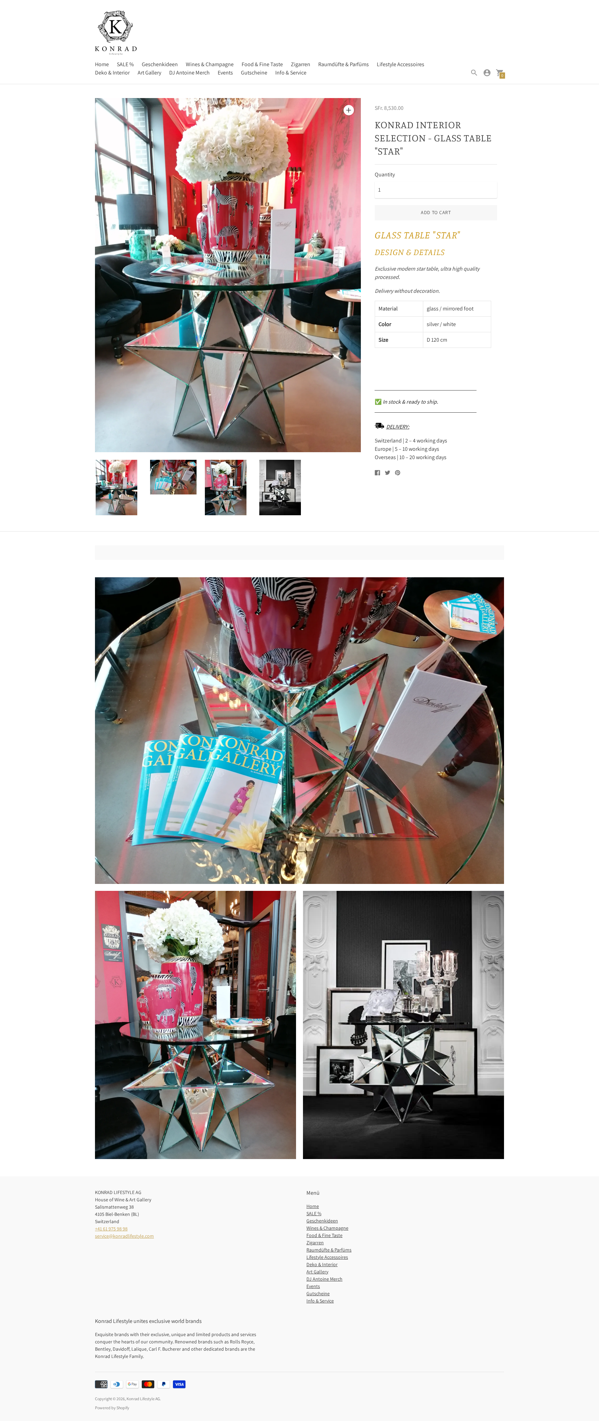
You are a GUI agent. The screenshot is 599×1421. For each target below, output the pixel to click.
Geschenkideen (160, 64)
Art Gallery (149, 72)
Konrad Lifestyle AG (143, 1398)
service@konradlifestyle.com (124, 1236)
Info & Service (290, 72)
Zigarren (300, 64)
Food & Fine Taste (262, 64)
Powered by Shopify (112, 1407)
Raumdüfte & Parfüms (343, 64)
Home (102, 64)
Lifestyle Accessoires (400, 64)
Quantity (385, 175)
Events (225, 72)
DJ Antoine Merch (189, 72)
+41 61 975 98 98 (111, 1229)
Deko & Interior (112, 72)
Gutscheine (254, 72)
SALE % (125, 64)
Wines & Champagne (210, 64)
